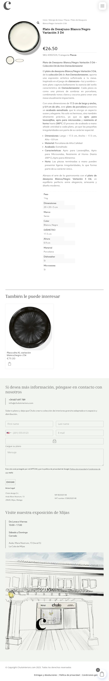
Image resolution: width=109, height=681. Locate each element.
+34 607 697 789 (17, 399)
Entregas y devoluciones (45, 675)
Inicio (45, 20)
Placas (66, 20)
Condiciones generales (93, 675)
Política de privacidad (78, 469)
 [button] (10, 363)
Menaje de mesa (56, 20)
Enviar (10, 482)
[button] (38, 22)
